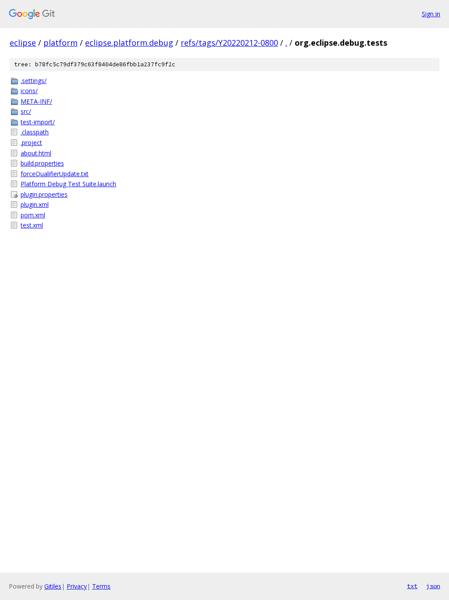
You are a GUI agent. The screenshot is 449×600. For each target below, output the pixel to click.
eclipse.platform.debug (129, 42)
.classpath (35, 132)
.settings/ (33, 80)
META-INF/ (36, 101)
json (433, 586)
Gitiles (52, 586)
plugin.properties (44, 194)
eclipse (23, 42)
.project (31, 142)
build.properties (42, 163)
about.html (36, 153)
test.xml (32, 225)
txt (412, 586)
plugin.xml (35, 204)
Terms (101, 586)
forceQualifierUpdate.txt (55, 174)
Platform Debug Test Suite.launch (68, 184)
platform (60, 42)
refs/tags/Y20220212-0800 (229, 42)
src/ (26, 111)
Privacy (77, 586)
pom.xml (33, 215)
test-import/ (38, 122)
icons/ (29, 91)
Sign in (431, 14)
